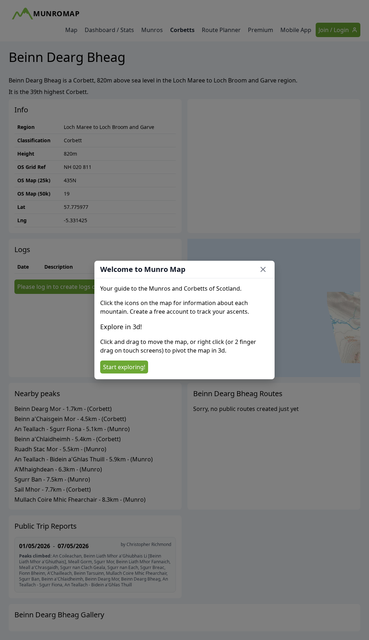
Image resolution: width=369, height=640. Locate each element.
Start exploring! (124, 367)
